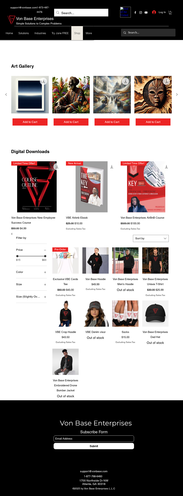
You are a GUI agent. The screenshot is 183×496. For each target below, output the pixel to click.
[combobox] (151, 238)
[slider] (17, 256)
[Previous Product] (6, 94)
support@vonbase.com (23, 7)
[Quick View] (30, 94)
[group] (91, 101)
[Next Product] (177, 94)
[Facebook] (135, 12)
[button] (170, 12)
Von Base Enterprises (35, 18)
